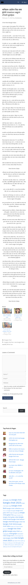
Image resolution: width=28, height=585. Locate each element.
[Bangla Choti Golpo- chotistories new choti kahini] (2, 2)
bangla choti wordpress (15, 526)
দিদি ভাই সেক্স (10, 344)
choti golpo (13, 533)
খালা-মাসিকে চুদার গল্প (10, 543)
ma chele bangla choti (18, 535)
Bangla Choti (7, 340)
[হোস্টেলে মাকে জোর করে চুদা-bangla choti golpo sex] (18, 311)
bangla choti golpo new (18, 515)
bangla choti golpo (11, 510)
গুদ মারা (14, 543)
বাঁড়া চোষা (9, 546)
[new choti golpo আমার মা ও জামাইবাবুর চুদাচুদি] (7, 311)
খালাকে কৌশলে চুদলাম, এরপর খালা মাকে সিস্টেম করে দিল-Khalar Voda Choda (17, 483)
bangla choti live (20, 522)
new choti (14, 540)
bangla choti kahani (17, 519)
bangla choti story (10, 524)
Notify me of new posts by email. (13, 394)
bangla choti (17, 500)
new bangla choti (19, 342)
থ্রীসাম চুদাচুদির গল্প (18, 543)
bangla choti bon (9, 342)
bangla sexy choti (14, 531)
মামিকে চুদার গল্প (19, 546)
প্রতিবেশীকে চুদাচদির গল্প (18, 544)
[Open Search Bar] (18, 2)
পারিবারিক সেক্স (6, 544)
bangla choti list (8, 522)
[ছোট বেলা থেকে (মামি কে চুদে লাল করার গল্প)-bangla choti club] (7, 325)
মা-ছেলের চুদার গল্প (14, 546)
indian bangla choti (8, 535)
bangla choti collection (14, 508)
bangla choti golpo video (11, 517)
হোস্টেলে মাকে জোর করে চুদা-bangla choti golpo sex (18, 316)
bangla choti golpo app (14, 512)
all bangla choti (7, 500)
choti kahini (20, 533)
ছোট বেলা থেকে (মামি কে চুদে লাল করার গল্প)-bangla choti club (7, 330)
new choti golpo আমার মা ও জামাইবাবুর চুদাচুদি (7, 316)
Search (5, 408)
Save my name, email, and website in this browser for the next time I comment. (14, 388)
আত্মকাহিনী (4, 344)
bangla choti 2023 (12, 502)
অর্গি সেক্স (18, 540)
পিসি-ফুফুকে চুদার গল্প (11, 544)
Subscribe (7, 572)
